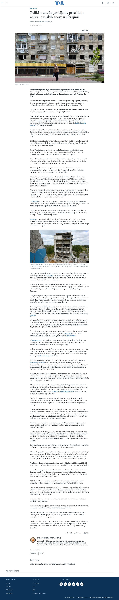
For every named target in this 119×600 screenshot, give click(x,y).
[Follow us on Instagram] (69, 584)
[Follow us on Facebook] (61, 584)
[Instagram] (108, 3)
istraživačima (71, 336)
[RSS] (77, 584)
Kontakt (8, 586)
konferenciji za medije (37, 363)
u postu (50, 275)
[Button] (85, 30)
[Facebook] (113, 3)
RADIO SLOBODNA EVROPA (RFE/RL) (41, 22)
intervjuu (35, 201)
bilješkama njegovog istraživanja (63, 391)
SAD (34, 586)
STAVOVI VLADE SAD (39, 593)
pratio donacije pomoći (45, 356)
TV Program (36, 583)
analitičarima (67, 334)
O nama (8, 583)
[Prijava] (81, 584)
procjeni (33, 316)
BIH (34, 590)
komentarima (36, 340)
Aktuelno (33, 9)
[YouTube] (102, 3)
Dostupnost (9, 593)
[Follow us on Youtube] (73, 584)
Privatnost (9, 590)
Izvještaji (33, 219)
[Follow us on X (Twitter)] (65, 584)
